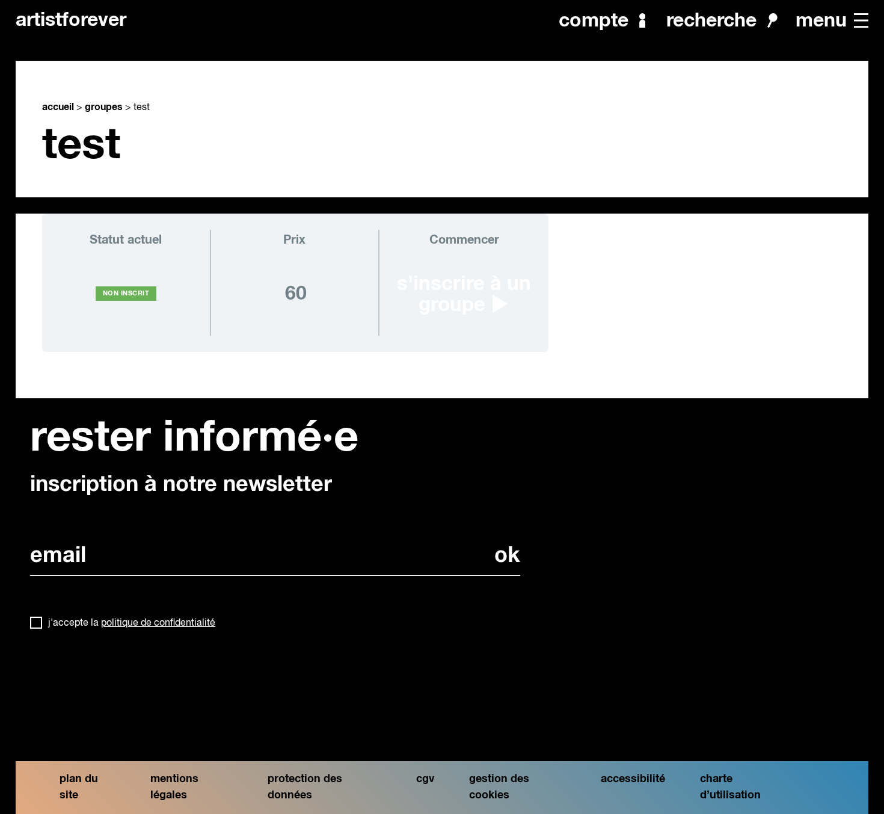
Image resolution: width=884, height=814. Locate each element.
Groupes (104, 107)
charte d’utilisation (730, 787)
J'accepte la (131, 623)
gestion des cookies (499, 787)
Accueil (58, 107)
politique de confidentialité (158, 623)
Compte (593, 20)
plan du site (79, 787)
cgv (425, 779)
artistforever (71, 20)
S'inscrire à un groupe (464, 294)
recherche (711, 20)
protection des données (305, 787)
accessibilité (633, 779)
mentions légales (174, 787)
